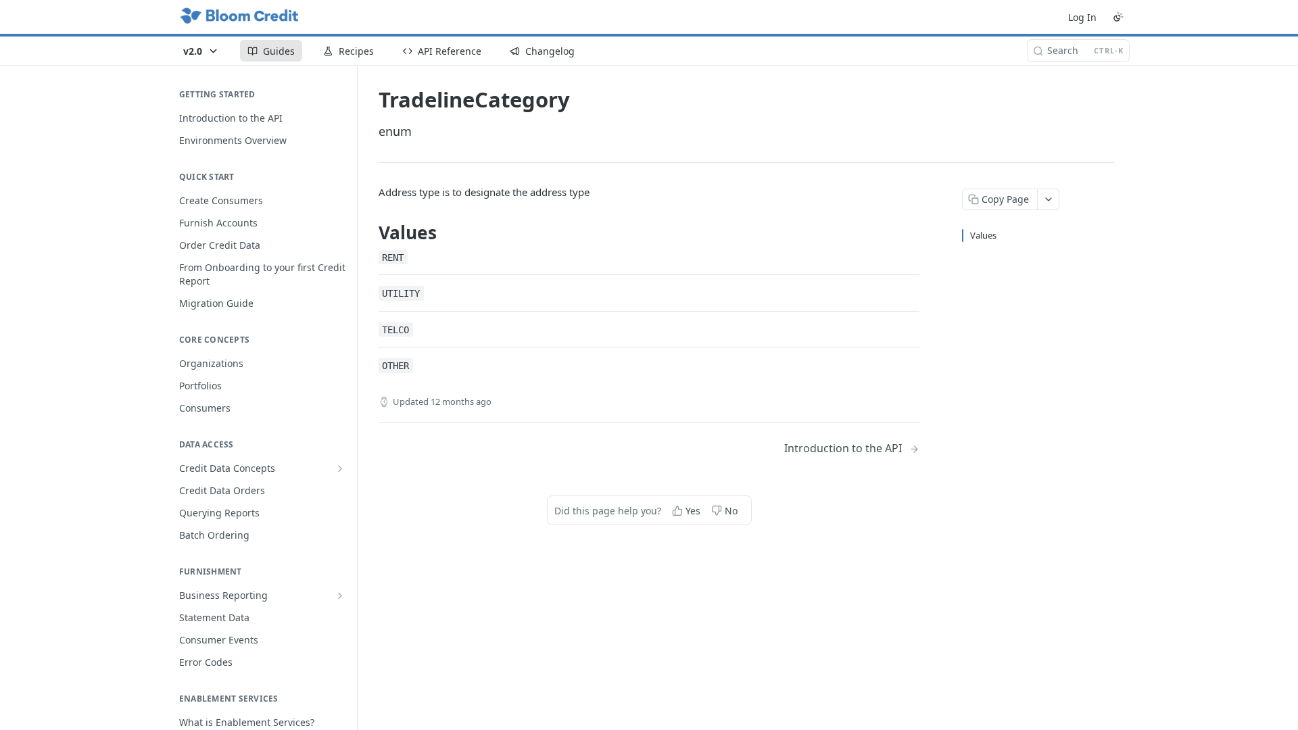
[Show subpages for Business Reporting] (340, 595)
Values (983, 235)
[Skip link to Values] (369, 233)
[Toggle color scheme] (1118, 17)
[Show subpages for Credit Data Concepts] (340, 468)
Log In (1082, 17)
